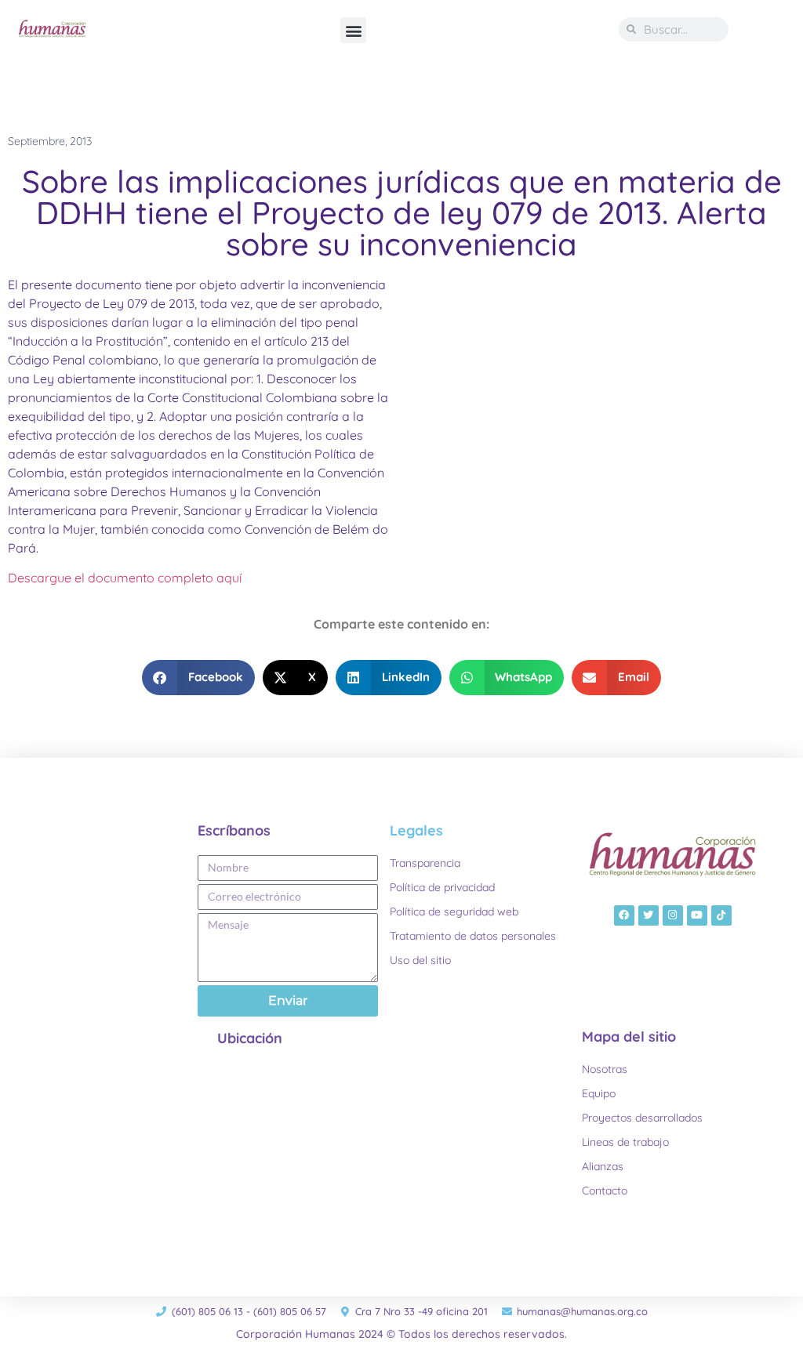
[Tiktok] (721, 915)
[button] (353, 30)
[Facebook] (624, 915)
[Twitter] (648, 915)
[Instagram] (673, 915)
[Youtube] (697, 915)
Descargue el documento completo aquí (125, 577)
